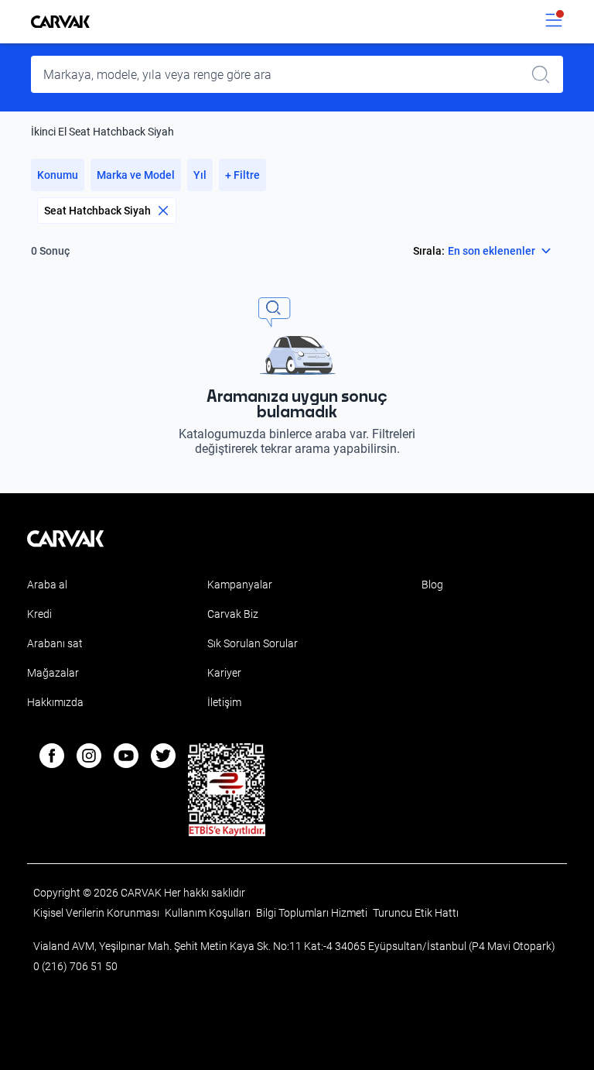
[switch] (553, 22)
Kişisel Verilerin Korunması (97, 913)
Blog (432, 584)
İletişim (224, 702)
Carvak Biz (232, 614)
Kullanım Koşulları (209, 913)
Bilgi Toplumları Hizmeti (313, 913)
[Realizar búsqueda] (545, 74)
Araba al (47, 584)
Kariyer (224, 673)
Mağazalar (53, 673)
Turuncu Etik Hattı (416, 913)
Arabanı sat (55, 643)
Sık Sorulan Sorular (252, 643)
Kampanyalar (239, 584)
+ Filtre (242, 175)
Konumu (57, 175)
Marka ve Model (136, 175)
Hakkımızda (55, 702)
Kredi (39, 614)
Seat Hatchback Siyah (97, 210)
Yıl (200, 175)
